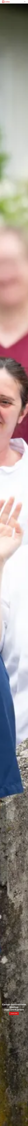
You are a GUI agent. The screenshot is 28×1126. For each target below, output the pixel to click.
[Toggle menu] (25, 2)
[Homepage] (6, 2)
